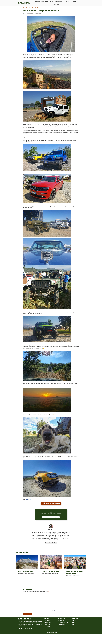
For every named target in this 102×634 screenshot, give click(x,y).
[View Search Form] (83, 2)
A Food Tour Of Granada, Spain (50, 571)
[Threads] (25, 629)
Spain (37, 7)
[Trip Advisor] (30, 629)
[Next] (84, 567)
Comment (26, 595)
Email (54, 610)
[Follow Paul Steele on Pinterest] (56, 543)
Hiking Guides (47, 622)
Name (25, 610)
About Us (75, 1)
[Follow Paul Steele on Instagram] (50, 543)
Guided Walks (45, 1)
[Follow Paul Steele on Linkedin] (54, 543)
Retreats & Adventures (56, 1)
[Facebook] (21, 629)
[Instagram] (19, 629)
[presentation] (27, 562)
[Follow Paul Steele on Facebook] (46, 543)
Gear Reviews (47, 626)
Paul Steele (26, 13)
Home (24, 7)
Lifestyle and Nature (48, 624)
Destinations (28, 7)
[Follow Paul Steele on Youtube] (52, 543)
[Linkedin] (27, 629)
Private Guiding (68, 1)
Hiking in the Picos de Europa (25, 571)
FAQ (73, 624)
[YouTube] (32, 629)
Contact (56, 4)
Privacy (55, 632)
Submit (57, 517)
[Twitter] (23, 629)
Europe (33, 7)
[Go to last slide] (18, 567)
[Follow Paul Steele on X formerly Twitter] (48, 543)
